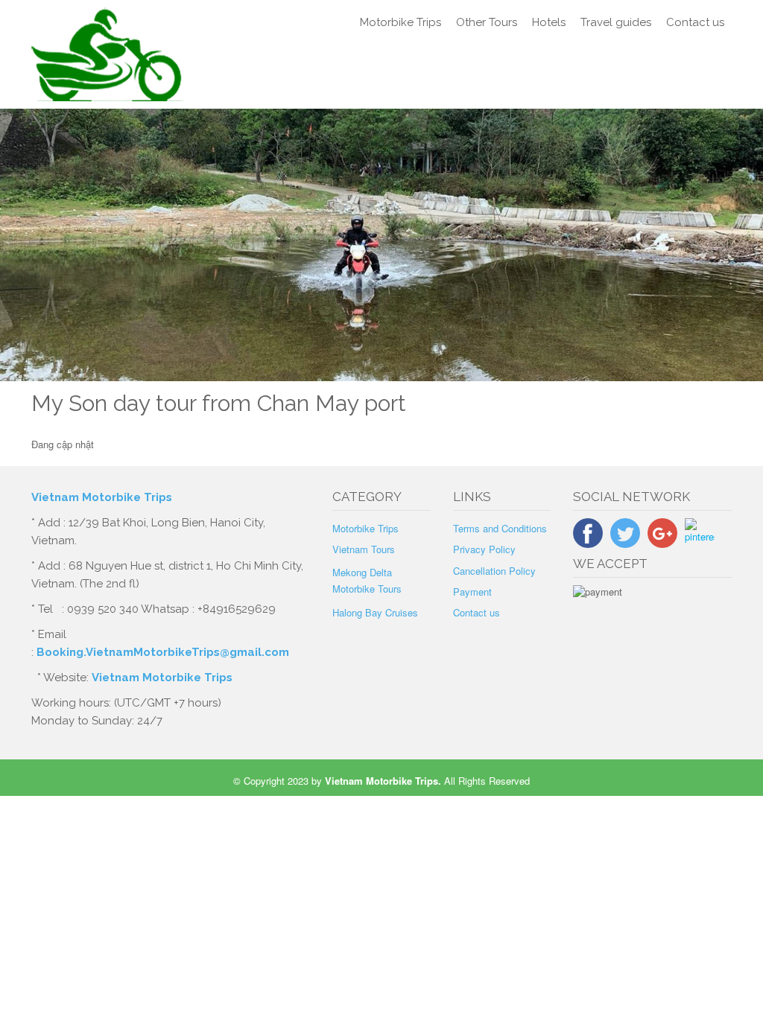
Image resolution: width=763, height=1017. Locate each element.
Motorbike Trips (400, 22)
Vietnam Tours (363, 549)
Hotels (549, 22)
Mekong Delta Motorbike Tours (367, 580)
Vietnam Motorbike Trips (103, 497)
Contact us (695, 22)
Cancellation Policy (494, 571)
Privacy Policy (484, 549)
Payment (472, 591)
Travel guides (615, 22)
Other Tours (486, 22)
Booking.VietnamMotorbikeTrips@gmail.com (163, 652)
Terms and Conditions (500, 528)
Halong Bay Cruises (375, 612)
